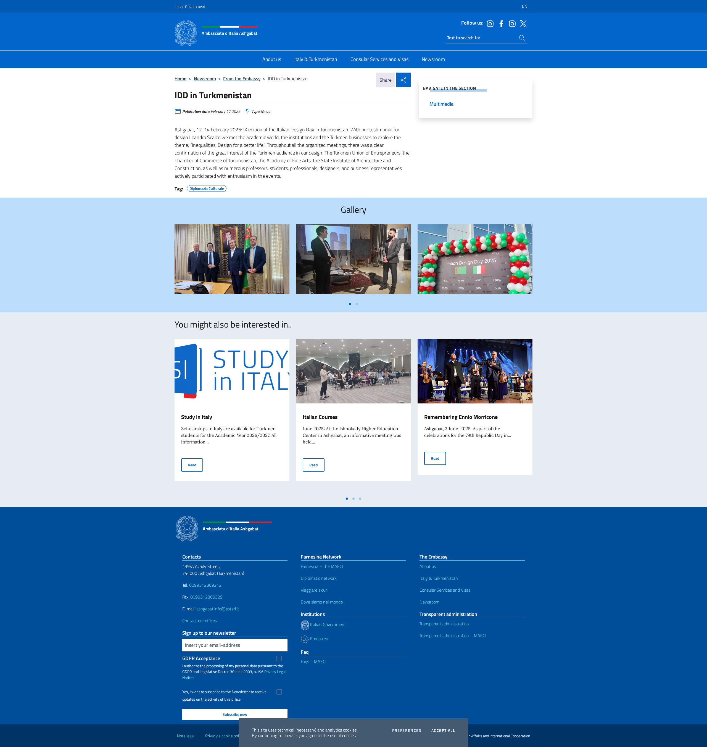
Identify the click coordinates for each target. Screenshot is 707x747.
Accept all (443, 730)
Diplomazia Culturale (206, 187)
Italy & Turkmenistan (439, 578)
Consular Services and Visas (445, 590)
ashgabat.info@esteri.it (217, 608)
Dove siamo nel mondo (322, 602)
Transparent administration (444, 623)
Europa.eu (318, 638)
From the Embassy (241, 78)
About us (428, 566)
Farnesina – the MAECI (322, 566)
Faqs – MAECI (313, 661)
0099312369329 (206, 597)
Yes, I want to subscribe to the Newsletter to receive (224, 692)
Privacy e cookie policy (224, 736)
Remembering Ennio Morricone (461, 417)
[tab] (350, 304)
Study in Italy (196, 417)
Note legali (186, 736)
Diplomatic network (319, 578)
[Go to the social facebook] (499, 23)
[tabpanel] (232, 261)
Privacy (270, 671)
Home (180, 78)
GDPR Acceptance (201, 658)
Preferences (406, 730)
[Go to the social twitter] (521, 23)
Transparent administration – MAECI (453, 635)
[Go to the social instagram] (488, 23)
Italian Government (190, 6)
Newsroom (205, 78)
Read (195, 465)
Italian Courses (320, 417)
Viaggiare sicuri (314, 590)
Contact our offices (199, 620)
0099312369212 (205, 585)
